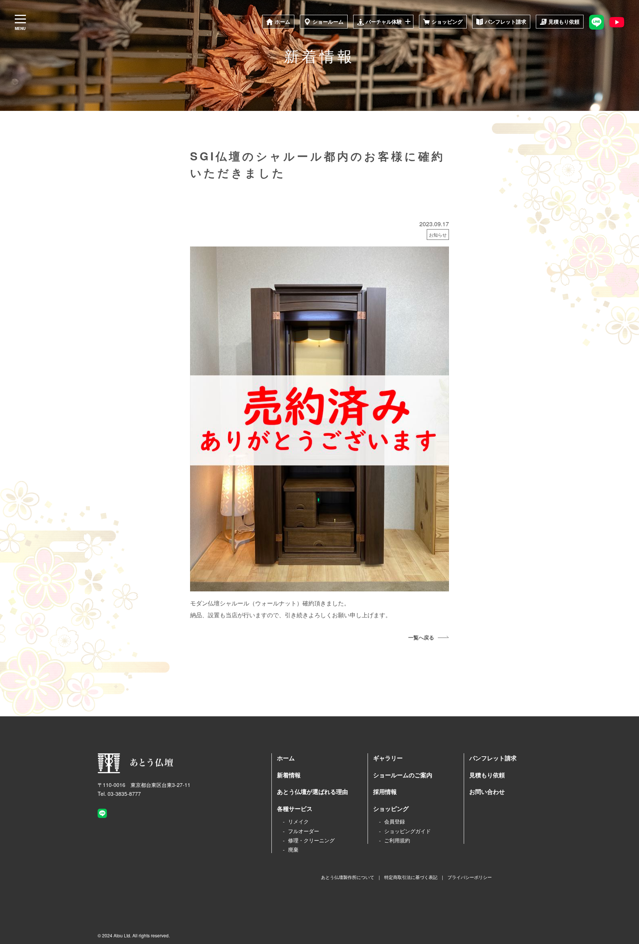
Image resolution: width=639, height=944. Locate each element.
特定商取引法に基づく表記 (410, 877)
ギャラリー (388, 758)
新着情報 (289, 775)
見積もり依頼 (487, 775)
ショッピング (391, 808)
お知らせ (438, 234)
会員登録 (394, 821)
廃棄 (293, 849)
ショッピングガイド (407, 831)
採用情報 (385, 791)
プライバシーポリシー (469, 877)
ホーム (286, 758)
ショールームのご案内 (402, 775)
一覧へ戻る (421, 637)
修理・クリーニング (311, 840)
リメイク (298, 821)
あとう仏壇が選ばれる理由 (312, 791)
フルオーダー (303, 831)
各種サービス (294, 808)
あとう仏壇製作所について (347, 877)
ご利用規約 (397, 840)
